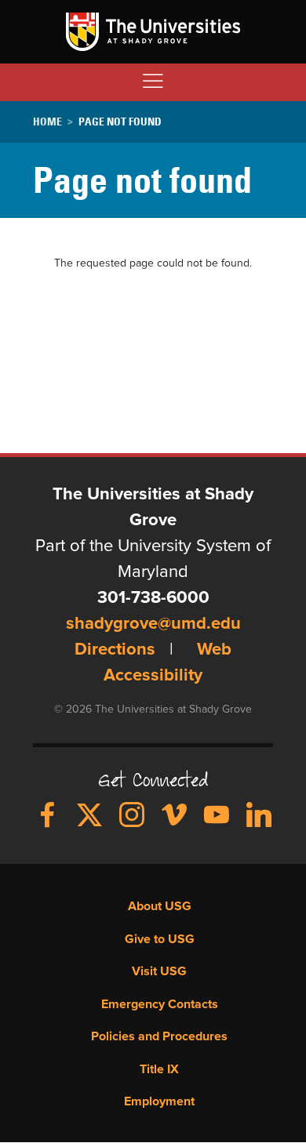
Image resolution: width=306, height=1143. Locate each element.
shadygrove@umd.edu (153, 624)
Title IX (159, 1069)
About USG (159, 906)
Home (47, 121)
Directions (115, 650)
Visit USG (159, 971)
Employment (159, 1101)
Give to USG (160, 939)
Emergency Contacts (159, 1004)
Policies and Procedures (159, 1036)
